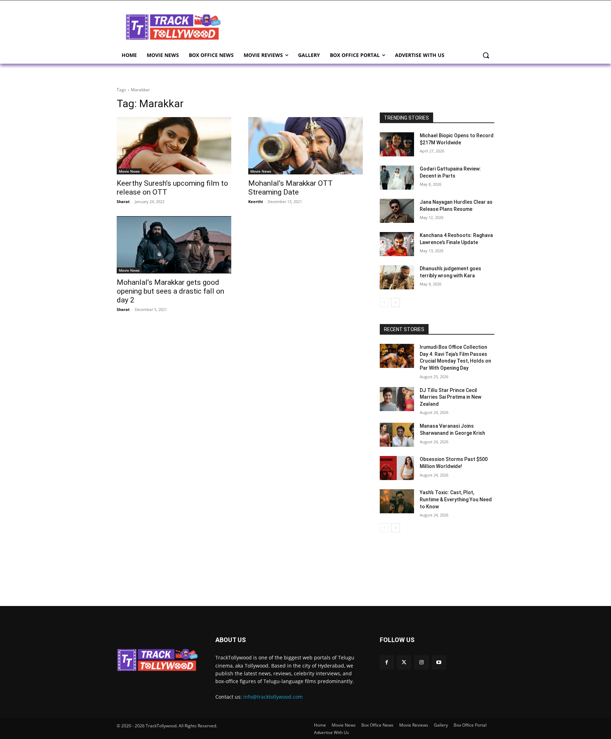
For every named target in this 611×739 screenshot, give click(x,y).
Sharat (123, 201)
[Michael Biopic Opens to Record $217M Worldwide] (397, 144)
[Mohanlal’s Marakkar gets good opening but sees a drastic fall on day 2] (174, 244)
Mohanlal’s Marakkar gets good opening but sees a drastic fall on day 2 (170, 291)
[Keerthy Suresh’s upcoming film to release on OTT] (174, 145)
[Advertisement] (362, 26)
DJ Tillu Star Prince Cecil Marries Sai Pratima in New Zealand (450, 397)
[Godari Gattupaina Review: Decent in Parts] (397, 178)
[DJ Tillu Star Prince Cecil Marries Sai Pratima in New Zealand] (397, 399)
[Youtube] (439, 662)
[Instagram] (421, 662)
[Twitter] (404, 662)
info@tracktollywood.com (273, 696)
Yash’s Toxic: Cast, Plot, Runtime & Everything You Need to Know (456, 499)
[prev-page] (384, 302)
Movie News (129, 171)
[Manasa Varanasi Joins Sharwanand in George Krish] (397, 435)
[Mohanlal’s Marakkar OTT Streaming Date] (305, 145)
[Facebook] (387, 662)
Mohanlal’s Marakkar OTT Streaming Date (290, 187)
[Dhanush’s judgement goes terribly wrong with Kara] (397, 277)
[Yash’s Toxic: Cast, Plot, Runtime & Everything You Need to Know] (397, 501)
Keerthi (255, 201)
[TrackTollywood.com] (173, 27)
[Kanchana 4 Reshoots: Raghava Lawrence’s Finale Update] (397, 244)
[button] (485, 55)
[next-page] (395, 302)
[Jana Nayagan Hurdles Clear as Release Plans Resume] (397, 211)
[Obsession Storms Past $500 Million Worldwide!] (397, 468)
